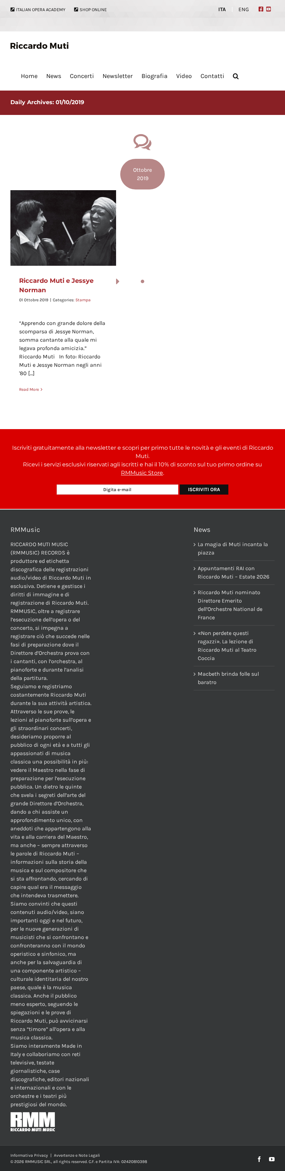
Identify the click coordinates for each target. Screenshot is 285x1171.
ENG (243, 9)
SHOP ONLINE (93, 9)
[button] (236, 76)
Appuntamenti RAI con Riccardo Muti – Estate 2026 (233, 572)
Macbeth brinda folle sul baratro (228, 677)
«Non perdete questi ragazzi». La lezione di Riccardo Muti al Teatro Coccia (227, 645)
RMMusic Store (142, 473)
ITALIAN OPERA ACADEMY (40, 9)
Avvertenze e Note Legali (77, 1155)
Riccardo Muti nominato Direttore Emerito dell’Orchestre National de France (230, 605)
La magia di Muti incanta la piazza (233, 548)
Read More (29, 389)
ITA (222, 9)
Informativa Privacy (29, 1155)
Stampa (83, 299)
